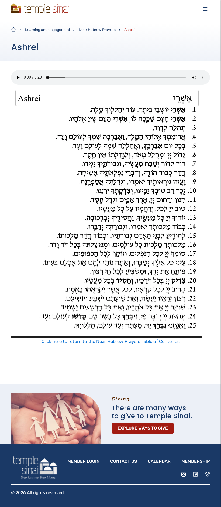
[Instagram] (183, 474)
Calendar (159, 461)
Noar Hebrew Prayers (97, 30)
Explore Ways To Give (143, 428)
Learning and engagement (47, 30)
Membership (195, 461)
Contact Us (123, 461)
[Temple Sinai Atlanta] (40, 9)
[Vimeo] (207, 474)
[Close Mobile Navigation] (205, 8)
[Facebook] (195, 474)
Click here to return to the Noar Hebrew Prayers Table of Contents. (111, 341)
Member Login (83, 461)
